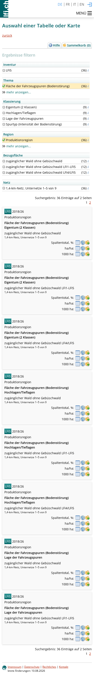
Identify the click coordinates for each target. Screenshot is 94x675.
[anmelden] (89, 5)
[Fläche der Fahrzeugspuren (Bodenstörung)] (3, 85)
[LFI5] (3, 70)
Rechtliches (49, 666)
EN (82, 4)
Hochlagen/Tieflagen (21, 113)
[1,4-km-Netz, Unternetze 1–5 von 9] (3, 188)
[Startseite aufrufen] (4, 9)
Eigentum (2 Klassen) (21, 107)
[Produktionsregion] (3, 139)
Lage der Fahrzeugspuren (25, 118)
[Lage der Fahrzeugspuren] (3, 118)
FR (68, 4)
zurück (7, 35)
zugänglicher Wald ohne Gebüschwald (34, 161)
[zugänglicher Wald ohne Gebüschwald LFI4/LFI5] (3, 172)
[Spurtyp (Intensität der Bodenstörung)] (3, 124)
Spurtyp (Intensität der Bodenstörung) (34, 124)
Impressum (14, 666)
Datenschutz (32, 666)
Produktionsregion (19, 140)
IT (74, 4)
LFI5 (9, 70)
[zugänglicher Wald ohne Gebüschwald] (3, 161)
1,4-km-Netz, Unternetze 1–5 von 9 (31, 188)
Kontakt (63, 666)
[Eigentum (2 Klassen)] (3, 107)
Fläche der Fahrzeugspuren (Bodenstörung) (38, 86)
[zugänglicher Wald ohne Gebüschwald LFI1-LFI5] (3, 166)
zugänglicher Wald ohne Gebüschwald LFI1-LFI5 (41, 167)
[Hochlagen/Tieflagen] (3, 112)
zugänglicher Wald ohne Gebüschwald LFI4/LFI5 (41, 172)
